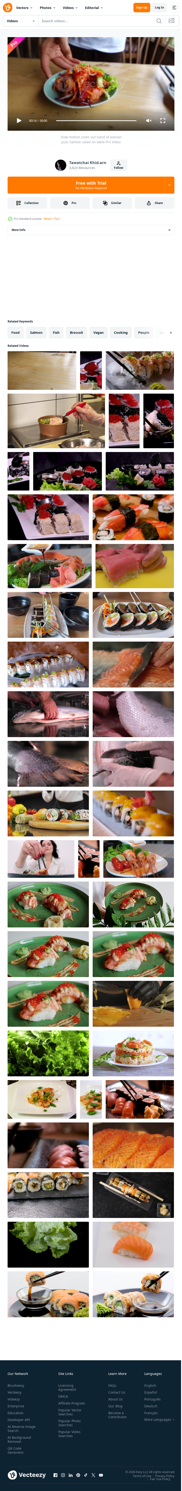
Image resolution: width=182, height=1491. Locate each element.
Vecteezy (14, 1390)
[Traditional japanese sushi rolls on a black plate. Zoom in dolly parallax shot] (48, 1193)
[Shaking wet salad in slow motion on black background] (48, 1243)
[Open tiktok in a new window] (86, 1473)
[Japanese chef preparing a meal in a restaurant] (133, 613)
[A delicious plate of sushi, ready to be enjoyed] (133, 1143)
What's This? (52, 219)
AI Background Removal (19, 1437)
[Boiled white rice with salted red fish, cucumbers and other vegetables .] (133, 1051)
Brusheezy (16, 1383)
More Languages (154, 1417)
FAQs (110, 1383)
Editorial (92, 7)
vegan (98, 330)
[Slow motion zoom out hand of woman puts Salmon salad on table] (42, 368)
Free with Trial (91, 185)
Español (147, 1390)
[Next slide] (163, 330)
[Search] (159, 21)
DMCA (62, 1394)
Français (147, 1410)
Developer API (19, 1417)
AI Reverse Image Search (19, 1426)
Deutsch (147, 1404)
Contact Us (114, 1390)
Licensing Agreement (66, 1385)
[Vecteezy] (7, 7)
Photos (45, 7)
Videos (68, 7)
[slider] (96, 120)
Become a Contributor (115, 1412)
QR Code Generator (16, 1448)
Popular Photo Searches (68, 1425)
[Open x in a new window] (93, 1473)
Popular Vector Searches (69, 1414)
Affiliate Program (64, 1403)
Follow (118, 168)
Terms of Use (138, 1474)
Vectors (22, 7)
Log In (159, 7)
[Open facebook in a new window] (55, 1473)
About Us (113, 1397)
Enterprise (16, 1404)
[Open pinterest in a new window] (78, 1473)
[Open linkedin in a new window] (71, 1473)
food (15, 330)
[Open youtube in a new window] (101, 1473)
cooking (121, 330)
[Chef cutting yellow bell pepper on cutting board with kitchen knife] (133, 1002)
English (147, 1383)
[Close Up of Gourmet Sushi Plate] (48, 613)
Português (149, 1397)
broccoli (76, 330)
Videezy (14, 1397)
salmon (36, 330)
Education (15, 1410)
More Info (18, 228)
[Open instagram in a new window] (63, 1473)
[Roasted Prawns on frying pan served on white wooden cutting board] (42, 1097)
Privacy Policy (161, 1474)
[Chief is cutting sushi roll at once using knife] (135, 564)
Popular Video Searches (68, 1435)
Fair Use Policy (156, 1477)
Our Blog (113, 1404)
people (143, 330)
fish (56, 330)
